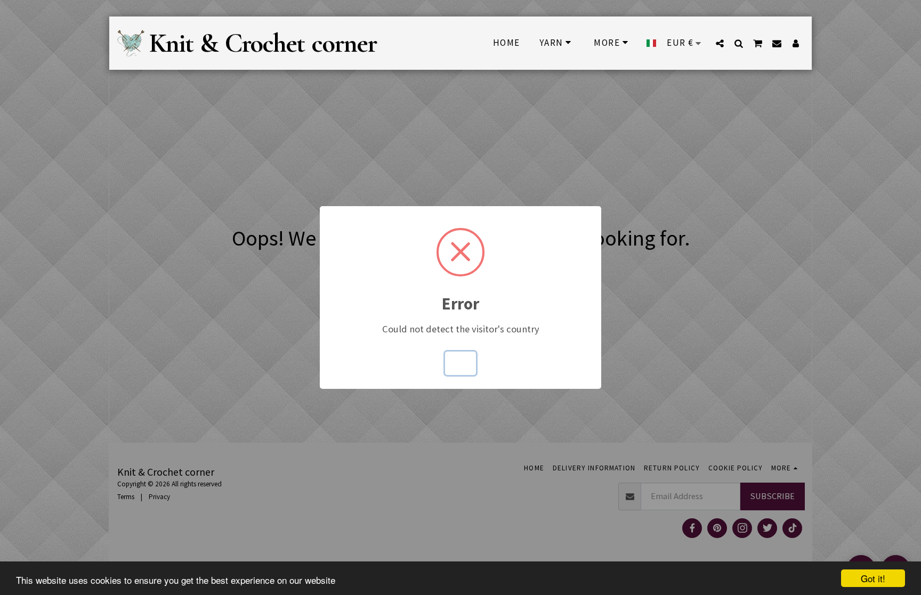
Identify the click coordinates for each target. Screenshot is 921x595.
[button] (720, 43)
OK (460, 363)
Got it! (873, 578)
